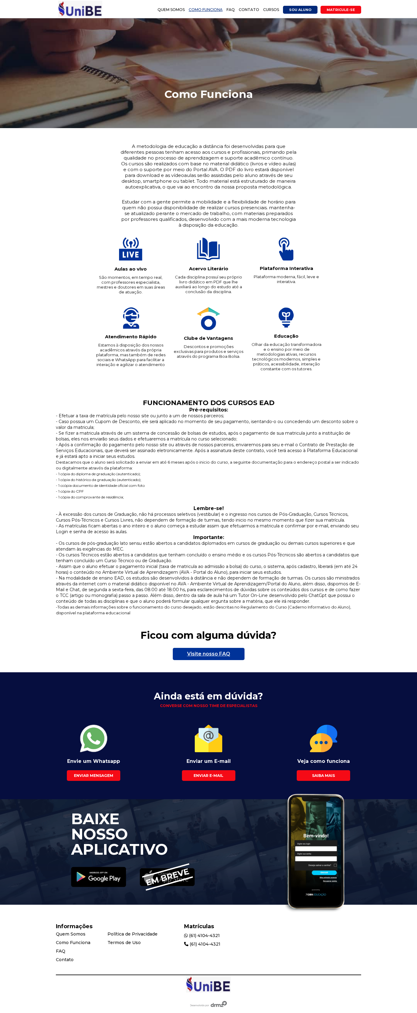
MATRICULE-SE (341, 10)
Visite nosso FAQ (208, 654)
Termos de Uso (124, 942)
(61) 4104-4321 (204, 935)
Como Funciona (206, 9)
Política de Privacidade (132, 934)
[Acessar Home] (80, 16)
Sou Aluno (300, 10)
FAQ (231, 9)
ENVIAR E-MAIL (208, 775)
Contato (249, 9)
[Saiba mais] (98, 877)
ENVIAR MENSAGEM (93, 775)
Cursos (271, 9)
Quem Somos (171, 9)
